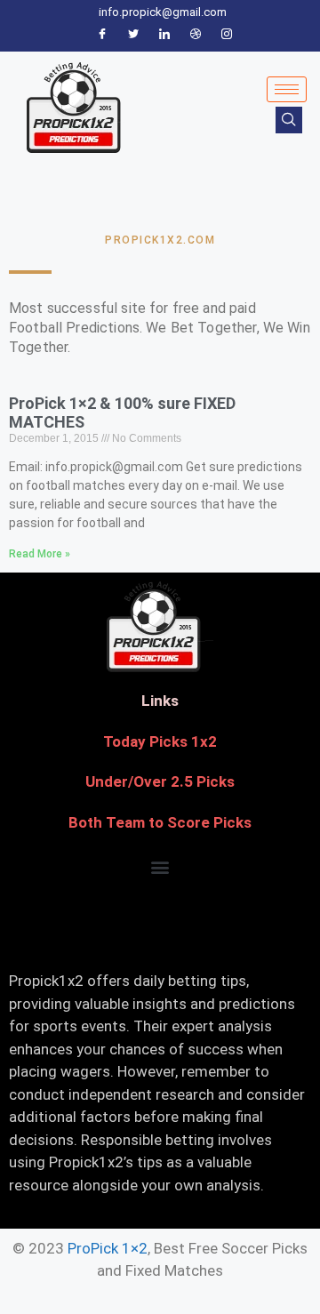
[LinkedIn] (164, 34)
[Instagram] (226, 34)
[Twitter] (133, 34)
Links (160, 700)
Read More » (39, 554)
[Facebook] (102, 34)
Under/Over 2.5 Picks (160, 781)
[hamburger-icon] (287, 89)
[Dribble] (195, 34)
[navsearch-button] (289, 120)
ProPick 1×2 (108, 1248)
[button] (160, 866)
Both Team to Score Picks (160, 822)
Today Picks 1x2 (160, 741)
